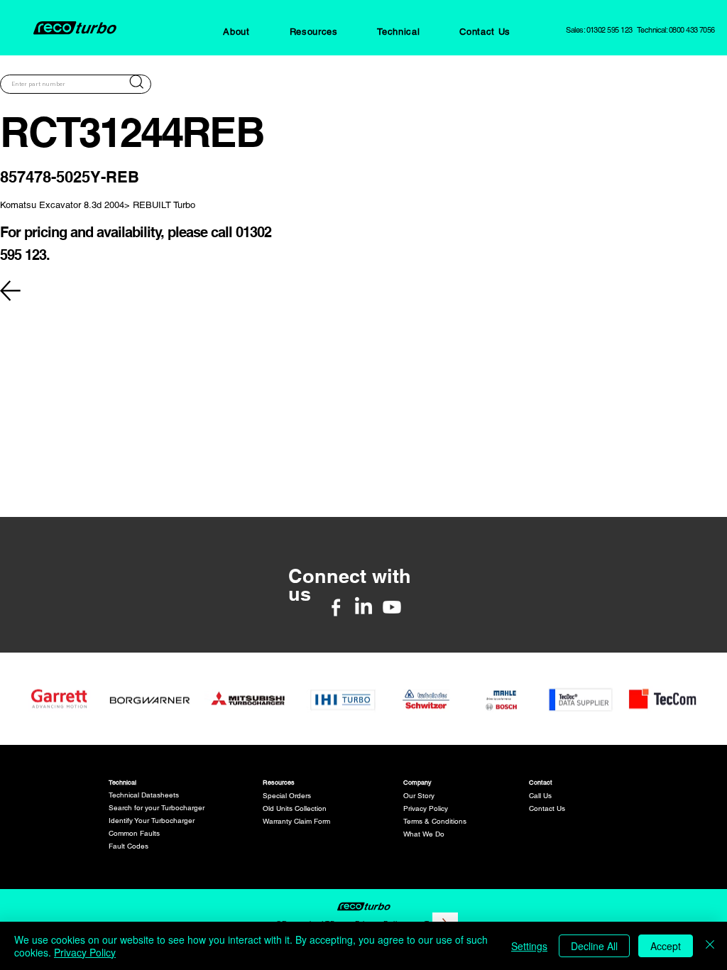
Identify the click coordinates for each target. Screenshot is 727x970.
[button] (236, 31)
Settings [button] (529, 946)
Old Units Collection (295, 808)
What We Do (423, 834)
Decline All (594, 946)
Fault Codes (128, 846)
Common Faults (134, 833)
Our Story (418, 795)
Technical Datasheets (144, 795)
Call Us (540, 795)
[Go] (136, 82)
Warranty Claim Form (296, 821)
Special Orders (287, 795)
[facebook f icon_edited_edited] (335, 607)
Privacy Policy (425, 808)
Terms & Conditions (434, 821)
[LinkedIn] (363, 607)
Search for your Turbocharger (156, 807)
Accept (665, 946)
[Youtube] (392, 607)
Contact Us (547, 808)
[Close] (709, 946)
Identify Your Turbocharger (152, 820)
